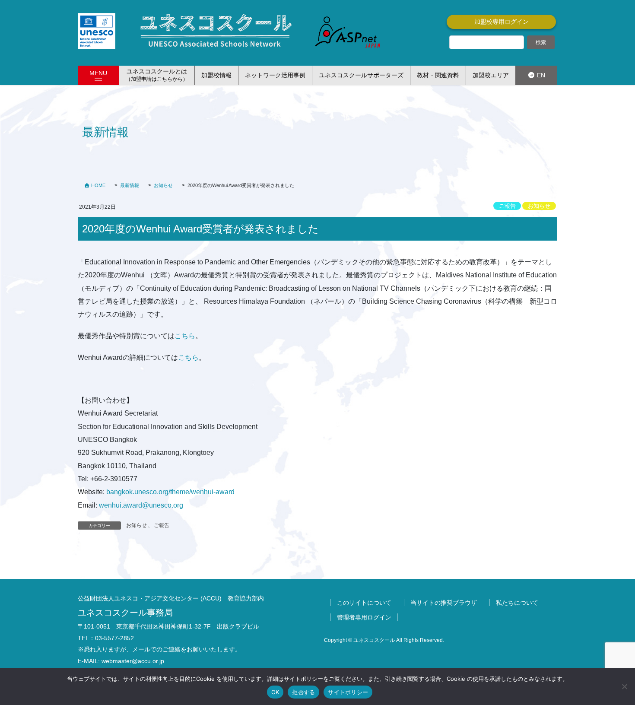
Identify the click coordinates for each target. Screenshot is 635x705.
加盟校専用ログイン (501, 21)
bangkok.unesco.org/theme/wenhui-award (170, 491)
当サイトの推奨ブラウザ (443, 602)
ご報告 (507, 206)
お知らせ (539, 206)
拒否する (303, 692)
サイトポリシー (348, 692)
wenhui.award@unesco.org (141, 505)
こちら (185, 336)
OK (275, 692)
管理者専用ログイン (364, 617)
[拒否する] (624, 686)
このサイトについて (364, 602)
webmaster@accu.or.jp (133, 660)
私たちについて (517, 602)
